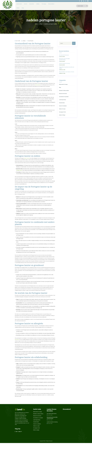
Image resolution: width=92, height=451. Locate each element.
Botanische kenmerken (63, 93)
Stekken (37, 3)
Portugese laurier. (19, 170)
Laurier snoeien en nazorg (64, 63)
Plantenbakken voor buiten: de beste (66, 71)
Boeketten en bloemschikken (64, 90)
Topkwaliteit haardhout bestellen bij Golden (66, 67)
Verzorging (44, 3)
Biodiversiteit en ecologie (63, 84)
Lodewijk (23, 40)
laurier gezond (37, 84)
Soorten (25, 3)
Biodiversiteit (19, 3)
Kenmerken (31, 3)
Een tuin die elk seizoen (64, 55)
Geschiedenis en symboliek (63, 96)
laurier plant (17, 339)
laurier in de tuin (27, 158)
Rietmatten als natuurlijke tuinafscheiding (64, 59)
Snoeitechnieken (62, 102)
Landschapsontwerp (62, 99)
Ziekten (18, 7)
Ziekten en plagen (36, 429)
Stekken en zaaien (62, 108)
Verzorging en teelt (36, 427)
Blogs (23, 7)
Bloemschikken (51, 3)
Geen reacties (30, 40)
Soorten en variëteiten (63, 105)
